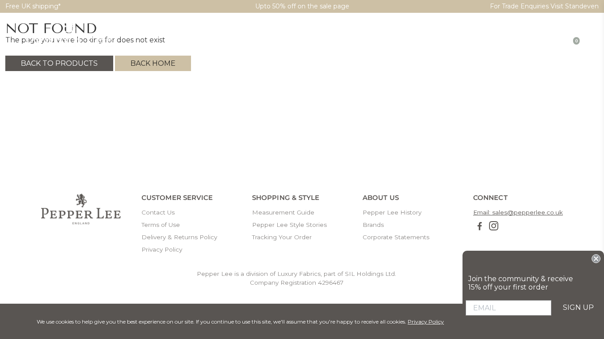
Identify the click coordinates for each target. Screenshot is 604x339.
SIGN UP (578, 307)
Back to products (59, 63)
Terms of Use (160, 224)
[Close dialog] (596, 258)
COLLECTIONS (364, 42)
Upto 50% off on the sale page (302, 6)
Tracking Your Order (282, 237)
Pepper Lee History (392, 212)
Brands (373, 224)
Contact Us (158, 212)
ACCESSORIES (465, 42)
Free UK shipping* (33, 6)
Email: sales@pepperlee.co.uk (518, 212)
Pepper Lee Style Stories (289, 224)
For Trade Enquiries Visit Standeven (544, 6)
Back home (153, 63)
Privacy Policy (161, 249)
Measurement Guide (283, 212)
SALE (508, 42)
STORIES (415, 42)
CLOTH (317, 42)
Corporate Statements (396, 237)
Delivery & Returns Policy (179, 237)
